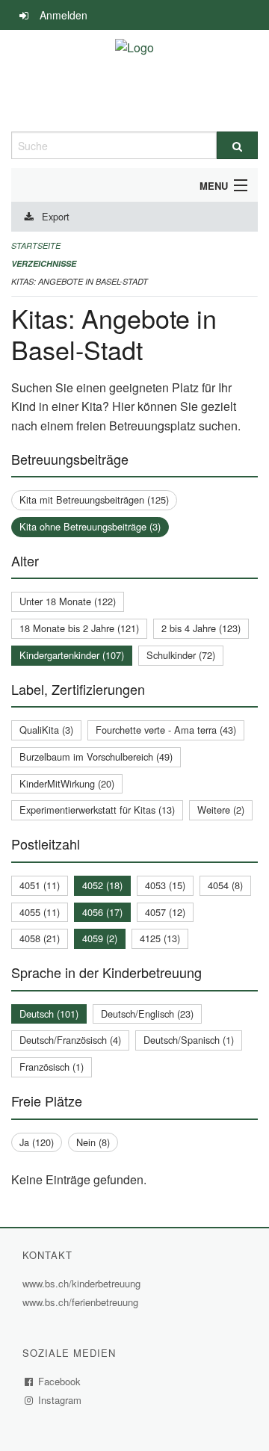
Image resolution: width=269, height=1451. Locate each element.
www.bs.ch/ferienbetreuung (82, 1302)
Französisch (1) (51, 1066)
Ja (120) (36, 1142)
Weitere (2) (220, 809)
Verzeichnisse (43, 263)
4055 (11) (39, 912)
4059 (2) (99, 938)
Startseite (36, 245)
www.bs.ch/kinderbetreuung (83, 1283)
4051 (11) (39, 885)
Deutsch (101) (48, 1013)
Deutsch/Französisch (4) (70, 1040)
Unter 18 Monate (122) (67, 601)
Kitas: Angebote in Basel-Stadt (79, 281)
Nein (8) (93, 1142)
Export (55, 216)
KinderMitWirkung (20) (66, 783)
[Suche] (237, 145)
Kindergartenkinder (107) (71, 655)
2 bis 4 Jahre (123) (201, 628)
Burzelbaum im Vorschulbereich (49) (96, 756)
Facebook (59, 1381)
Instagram (60, 1400)
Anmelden (63, 14)
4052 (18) (102, 885)
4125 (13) (160, 938)
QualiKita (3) (46, 730)
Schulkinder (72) (180, 655)
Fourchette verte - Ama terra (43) (166, 730)
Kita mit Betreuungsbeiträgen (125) (94, 499)
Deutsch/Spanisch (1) (188, 1040)
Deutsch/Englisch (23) (147, 1013)
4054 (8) (225, 885)
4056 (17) (102, 912)
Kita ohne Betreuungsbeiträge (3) (90, 526)
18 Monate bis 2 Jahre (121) (79, 628)
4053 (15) (165, 885)
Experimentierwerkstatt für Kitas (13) (97, 809)
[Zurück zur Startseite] (134, 81)
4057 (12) (165, 912)
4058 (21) (39, 938)
